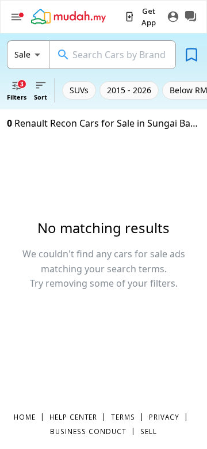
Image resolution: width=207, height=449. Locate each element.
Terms (123, 416)
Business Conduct (88, 431)
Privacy (164, 416)
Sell (148, 431)
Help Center (73, 416)
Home (25, 416)
